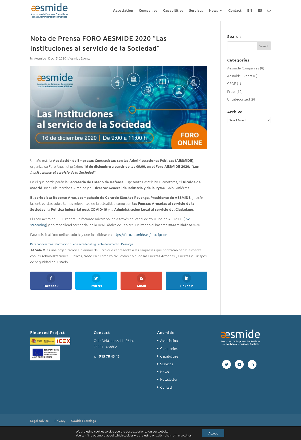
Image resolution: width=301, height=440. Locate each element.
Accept (213, 433)
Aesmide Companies (243, 67)
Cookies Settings (83, 421)
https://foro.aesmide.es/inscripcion (140, 234)
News (213, 11)
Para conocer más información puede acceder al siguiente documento (74, 244)
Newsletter (169, 379)
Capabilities (173, 11)
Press (231, 91)
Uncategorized (238, 99)
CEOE (231, 83)
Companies (148, 11)
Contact (235, 11)
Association (123, 11)
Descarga (127, 244)
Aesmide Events (79, 58)
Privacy (59, 421)
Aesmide (40, 58)
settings (186, 435)
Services (196, 11)
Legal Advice (39, 421)
